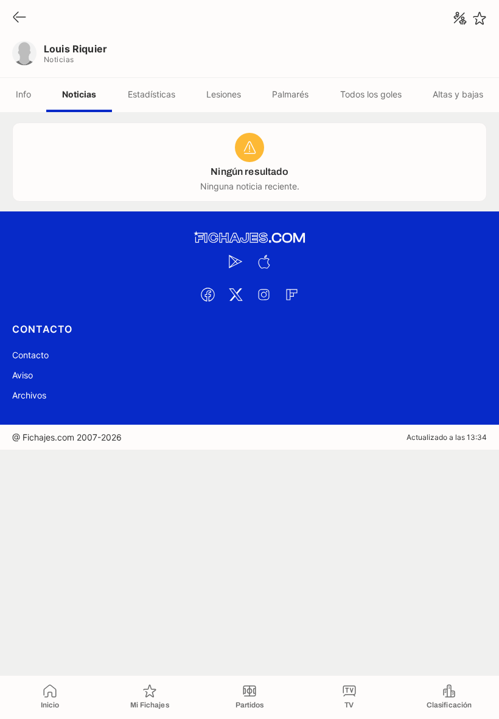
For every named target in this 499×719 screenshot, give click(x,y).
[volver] (19, 18)
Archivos (29, 395)
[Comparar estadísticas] (460, 18)
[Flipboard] (291, 294)
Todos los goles (371, 94)
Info (23, 94)
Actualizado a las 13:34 (447, 437)
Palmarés (290, 94)
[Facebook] (207, 294)
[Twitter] (235, 294)
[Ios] (263, 261)
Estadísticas (151, 94)
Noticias (79, 94)
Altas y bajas (458, 94)
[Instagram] (263, 294)
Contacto (30, 355)
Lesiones (223, 94)
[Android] (235, 261)
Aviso (22, 375)
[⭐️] (479, 18)
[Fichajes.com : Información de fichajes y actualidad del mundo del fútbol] (249, 238)
